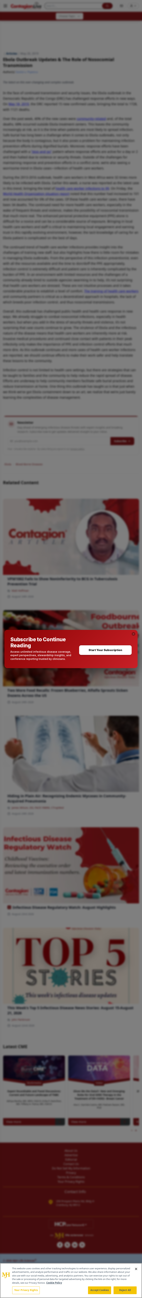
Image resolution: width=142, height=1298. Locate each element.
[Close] (136, 1269)
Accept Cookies (99, 1290)
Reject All (125, 1290)
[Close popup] (133, 634)
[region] (71, 1280)
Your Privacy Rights (26, 1290)
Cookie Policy (54, 1282)
